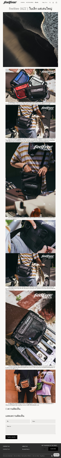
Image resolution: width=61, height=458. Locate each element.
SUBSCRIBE (53, 448)
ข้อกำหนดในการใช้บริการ (26, 456)
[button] (30, 123)
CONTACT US (6, 449)
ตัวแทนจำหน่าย (25, 449)
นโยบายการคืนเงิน (17, 456)
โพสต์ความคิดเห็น (11, 437)
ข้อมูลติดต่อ (42, 456)
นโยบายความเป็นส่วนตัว (8, 456)
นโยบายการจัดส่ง (35, 456)
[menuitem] (23, 2)
